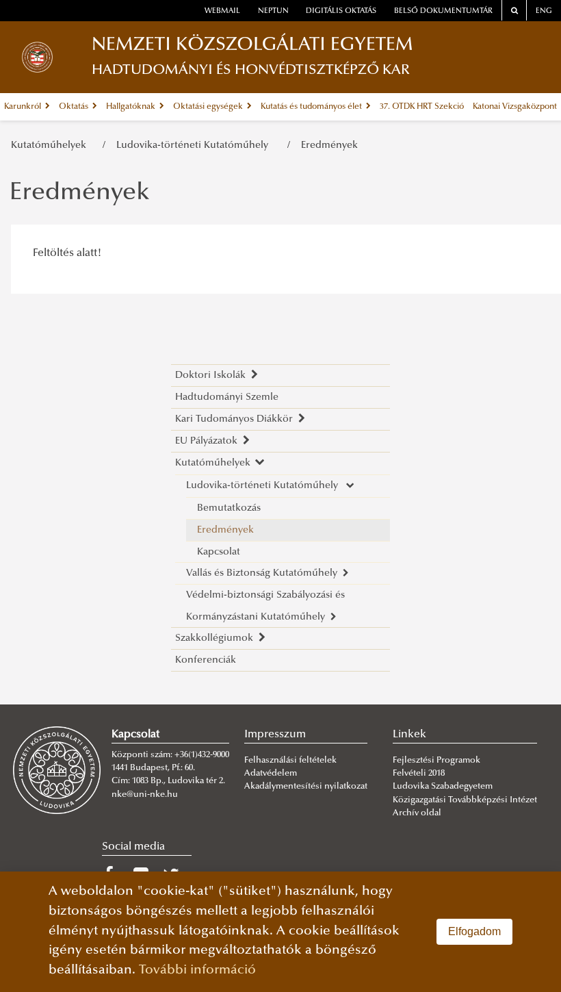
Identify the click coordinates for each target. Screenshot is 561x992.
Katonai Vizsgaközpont (515, 107)
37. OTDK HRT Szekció (422, 107)
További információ (197, 970)
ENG (544, 11)
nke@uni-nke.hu (145, 795)
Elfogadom (474, 931)
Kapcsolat (218, 552)
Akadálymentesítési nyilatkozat (305, 787)
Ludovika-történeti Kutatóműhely (196, 145)
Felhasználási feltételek (290, 760)
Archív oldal (417, 813)
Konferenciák (205, 660)
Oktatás (74, 107)
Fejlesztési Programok (436, 760)
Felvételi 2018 (419, 774)
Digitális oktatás (341, 11)
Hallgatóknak (131, 107)
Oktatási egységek (209, 107)
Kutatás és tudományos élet (312, 107)
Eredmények (329, 145)
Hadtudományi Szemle (226, 397)
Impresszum (275, 734)
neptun (273, 11)
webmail (222, 11)
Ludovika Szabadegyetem (443, 787)
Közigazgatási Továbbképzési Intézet (465, 800)
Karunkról (23, 107)
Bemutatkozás (229, 508)
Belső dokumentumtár (443, 11)
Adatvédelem (270, 774)
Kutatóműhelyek (51, 145)
